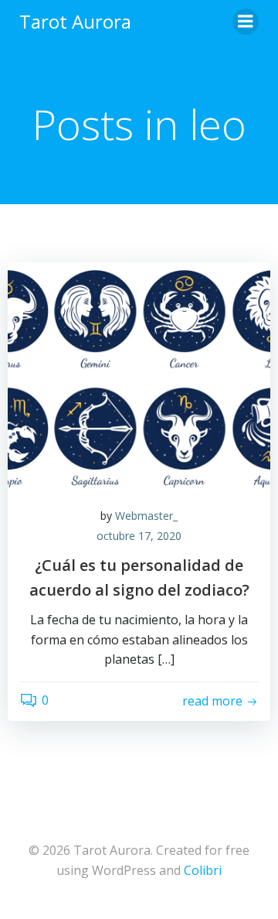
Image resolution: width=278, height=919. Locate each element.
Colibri (203, 870)
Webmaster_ (146, 515)
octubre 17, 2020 (139, 535)
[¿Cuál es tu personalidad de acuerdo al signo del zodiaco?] (139, 376)
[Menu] (245, 22)
